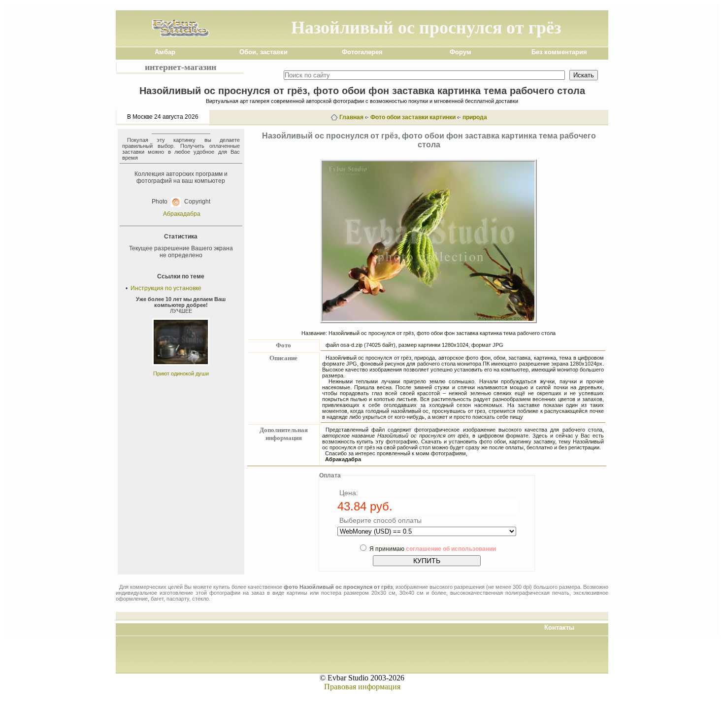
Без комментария (559, 52)
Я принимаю (432, 548)
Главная (351, 117)
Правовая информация (362, 686)
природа (474, 117)
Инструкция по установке (166, 288)
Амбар (165, 52)
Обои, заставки (263, 52)
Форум (460, 52)
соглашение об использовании (451, 548)
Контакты (559, 627)
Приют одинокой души (181, 373)
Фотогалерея (362, 52)
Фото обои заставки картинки (413, 117)
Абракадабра (181, 213)
